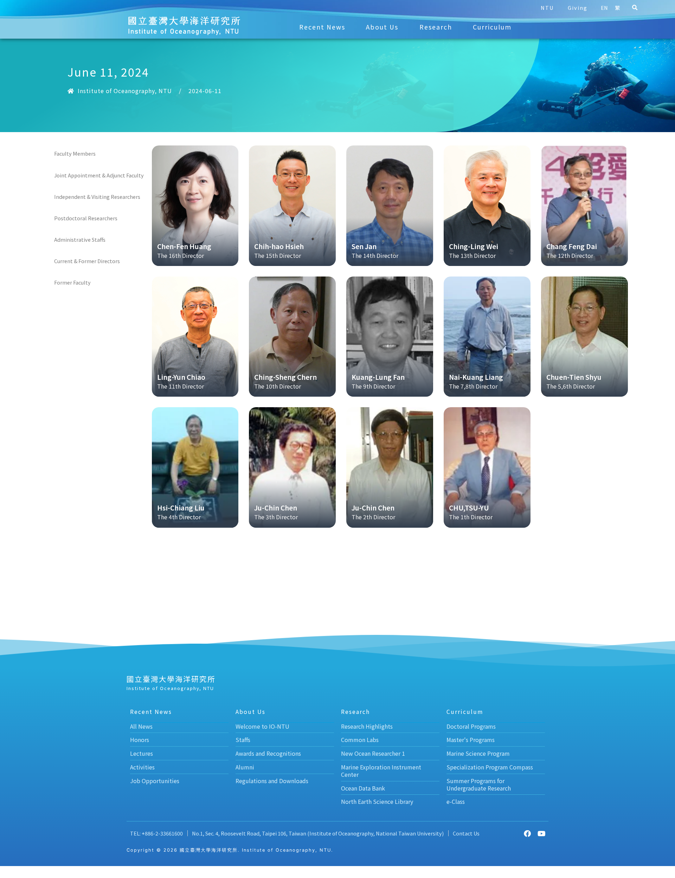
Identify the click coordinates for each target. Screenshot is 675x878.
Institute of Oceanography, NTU (125, 90)
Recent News (322, 26)
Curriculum (492, 26)
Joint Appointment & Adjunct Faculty (99, 175)
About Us (382, 26)
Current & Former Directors (87, 261)
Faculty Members (75, 153)
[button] (634, 8)
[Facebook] (527, 833)
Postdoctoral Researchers (85, 218)
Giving (577, 7)
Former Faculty (72, 282)
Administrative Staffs (79, 239)
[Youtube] (541, 833)
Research (435, 26)
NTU (547, 7)
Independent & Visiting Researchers (97, 196)
